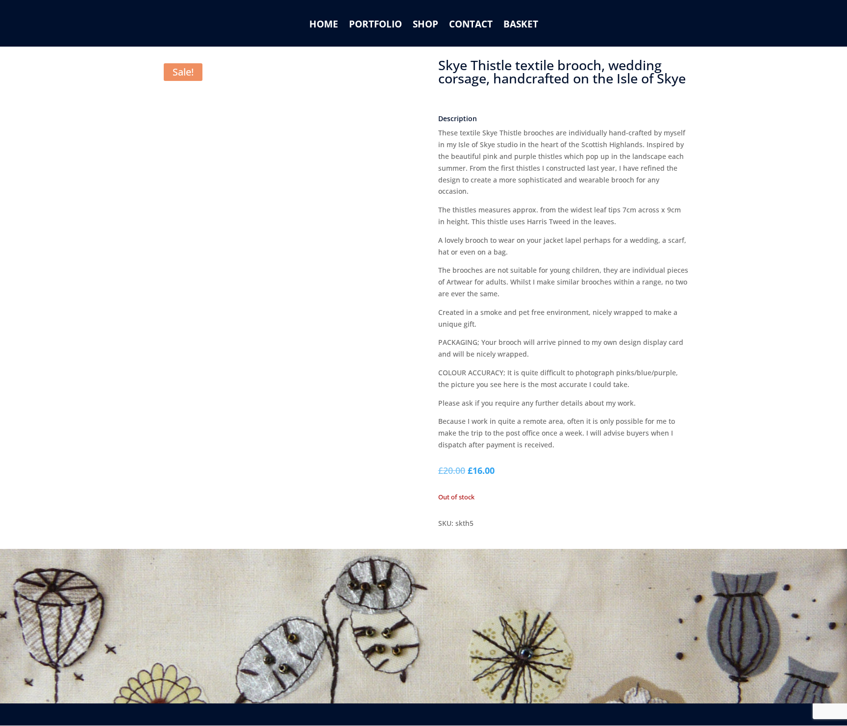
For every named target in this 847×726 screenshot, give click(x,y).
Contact (471, 25)
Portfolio (375, 25)
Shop (425, 25)
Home (323, 25)
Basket (520, 25)
